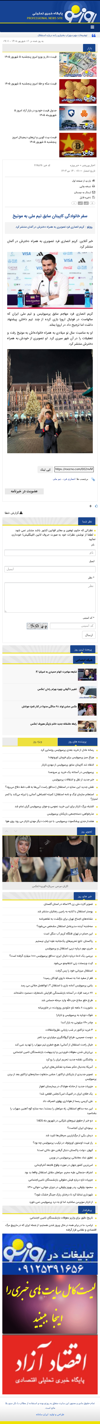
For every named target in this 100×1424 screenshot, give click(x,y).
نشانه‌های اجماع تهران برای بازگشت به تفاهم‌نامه (66, 919)
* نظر (91, 577)
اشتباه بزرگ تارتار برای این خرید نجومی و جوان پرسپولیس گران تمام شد (54, 806)
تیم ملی (57, 479)
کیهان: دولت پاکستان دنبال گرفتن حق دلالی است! (65, 1150)
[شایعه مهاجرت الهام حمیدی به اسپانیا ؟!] (87, 675)
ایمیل (91, 561)
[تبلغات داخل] (50, 1254)
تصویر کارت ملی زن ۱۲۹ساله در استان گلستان (68, 904)
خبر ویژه (74, 165)
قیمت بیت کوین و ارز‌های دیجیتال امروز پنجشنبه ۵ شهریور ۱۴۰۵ (34, 139)
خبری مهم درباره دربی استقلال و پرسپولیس (69, 948)
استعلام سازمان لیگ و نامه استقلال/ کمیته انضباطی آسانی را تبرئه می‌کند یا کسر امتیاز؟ (51, 796)
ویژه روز (37, 741)
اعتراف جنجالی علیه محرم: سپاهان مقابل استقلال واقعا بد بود (59, 1172)
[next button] (6, 831)
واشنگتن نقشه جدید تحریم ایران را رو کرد (69, 1059)
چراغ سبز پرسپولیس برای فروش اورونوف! (71, 757)
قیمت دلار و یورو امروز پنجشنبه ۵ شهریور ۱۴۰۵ (31, 57)
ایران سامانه (42, 1414)
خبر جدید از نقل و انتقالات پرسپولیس (73, 779)
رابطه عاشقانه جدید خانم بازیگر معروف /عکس (53, 724)
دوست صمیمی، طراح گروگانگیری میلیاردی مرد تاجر (65, 1037)
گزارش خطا (12, 513)
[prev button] (15, 831)
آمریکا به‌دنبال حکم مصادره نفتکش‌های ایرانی (67, 1067)
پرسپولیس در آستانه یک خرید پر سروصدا (71, 772)
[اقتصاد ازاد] (50, 1364)
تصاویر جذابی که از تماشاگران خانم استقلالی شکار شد (50, 886)
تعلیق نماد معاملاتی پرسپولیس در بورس (71, 1157)
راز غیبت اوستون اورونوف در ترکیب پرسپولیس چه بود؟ (63, 1143)
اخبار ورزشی (88, 165)
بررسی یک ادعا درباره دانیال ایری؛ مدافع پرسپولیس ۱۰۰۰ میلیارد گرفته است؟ (51, 956)
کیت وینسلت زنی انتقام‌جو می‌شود (73, 963)
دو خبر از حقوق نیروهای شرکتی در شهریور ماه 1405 (64, 1120)
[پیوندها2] (50, 1304)
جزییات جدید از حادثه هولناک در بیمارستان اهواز (66, 1086)
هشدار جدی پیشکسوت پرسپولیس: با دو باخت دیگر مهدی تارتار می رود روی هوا (50, 821)
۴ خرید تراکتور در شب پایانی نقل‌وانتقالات (69, 1030)
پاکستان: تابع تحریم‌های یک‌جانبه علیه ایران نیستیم (64, 941)
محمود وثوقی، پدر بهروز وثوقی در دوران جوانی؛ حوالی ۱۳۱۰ (60, 1187)
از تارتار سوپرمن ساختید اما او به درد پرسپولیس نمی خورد (61, 1202)
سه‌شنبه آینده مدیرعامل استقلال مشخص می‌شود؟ (65, 926)
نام (92, 544)
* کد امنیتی (88, 617)
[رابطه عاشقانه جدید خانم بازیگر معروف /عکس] (87, 727)
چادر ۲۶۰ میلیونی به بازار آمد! (77, 1022)
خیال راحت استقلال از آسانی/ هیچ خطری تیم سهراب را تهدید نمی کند (54, 1044)
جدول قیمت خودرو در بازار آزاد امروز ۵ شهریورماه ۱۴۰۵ (35, 113)
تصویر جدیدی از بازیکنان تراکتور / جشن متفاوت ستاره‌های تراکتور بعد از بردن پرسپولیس (52, 1076)
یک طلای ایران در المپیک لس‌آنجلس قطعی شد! (66, 1094)
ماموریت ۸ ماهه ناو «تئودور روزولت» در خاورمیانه (65, 1007)
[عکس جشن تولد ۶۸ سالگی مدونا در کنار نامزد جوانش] (87, 709)
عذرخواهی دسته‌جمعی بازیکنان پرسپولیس (70, 814)
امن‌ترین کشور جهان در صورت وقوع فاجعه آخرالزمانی (63, 1165)
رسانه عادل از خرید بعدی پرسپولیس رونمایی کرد (67, 750)
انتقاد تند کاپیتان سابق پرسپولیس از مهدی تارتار (68, 765)
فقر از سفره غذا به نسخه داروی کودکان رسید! (68, 978)
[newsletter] (24, 491)
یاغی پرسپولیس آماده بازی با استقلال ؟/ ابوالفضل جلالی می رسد (57, 985)
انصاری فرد (69, 479)
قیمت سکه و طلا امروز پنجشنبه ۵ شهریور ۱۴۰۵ (31, 83)
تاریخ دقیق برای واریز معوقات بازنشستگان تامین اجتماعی (61, 1218)
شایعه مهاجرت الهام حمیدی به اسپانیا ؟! (56, 672)
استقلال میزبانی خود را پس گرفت (74, 970)
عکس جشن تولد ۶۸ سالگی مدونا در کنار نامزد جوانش (49, 707)
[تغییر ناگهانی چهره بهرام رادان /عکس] (87, 692)
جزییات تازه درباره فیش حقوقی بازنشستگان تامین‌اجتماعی (60, 1180)
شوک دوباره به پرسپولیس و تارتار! (74, 1015)
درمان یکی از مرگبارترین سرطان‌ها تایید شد (69, 1135)
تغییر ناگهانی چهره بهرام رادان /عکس (57, 689)
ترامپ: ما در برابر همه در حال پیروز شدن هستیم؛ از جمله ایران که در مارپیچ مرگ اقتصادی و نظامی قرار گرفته (51, 1227)
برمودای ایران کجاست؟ (80, 1128)
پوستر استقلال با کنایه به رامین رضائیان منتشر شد (65, 911)
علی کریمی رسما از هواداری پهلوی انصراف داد (68, 1101)
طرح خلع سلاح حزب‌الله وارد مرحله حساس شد (67, 1000)
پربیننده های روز (78, 741)
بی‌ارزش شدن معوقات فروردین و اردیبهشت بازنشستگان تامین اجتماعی (53, 1052)
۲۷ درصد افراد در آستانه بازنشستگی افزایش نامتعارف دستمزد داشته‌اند (53, 993)
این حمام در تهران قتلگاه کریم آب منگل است (68, 933)
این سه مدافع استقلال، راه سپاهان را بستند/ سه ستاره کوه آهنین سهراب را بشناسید (53, 1111)
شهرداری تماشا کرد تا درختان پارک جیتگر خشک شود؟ (63, 1194)
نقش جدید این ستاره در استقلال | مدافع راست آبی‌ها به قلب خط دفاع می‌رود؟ (49, 787)
